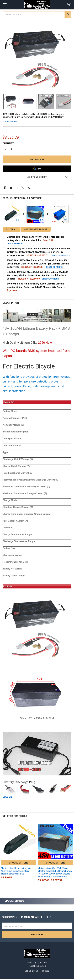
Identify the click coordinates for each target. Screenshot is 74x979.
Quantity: (8, 143)
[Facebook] (5, 187)
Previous (3, 853)
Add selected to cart (35, 229)
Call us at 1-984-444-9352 (37, 971)
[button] (37, 177)
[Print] (16, 187)
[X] (22, 187)
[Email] (10, 187)
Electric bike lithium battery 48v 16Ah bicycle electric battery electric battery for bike (16, 871)
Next (70, 853)
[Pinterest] (28, 187)
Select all (11, 229)
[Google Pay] (37, 168)
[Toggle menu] (4, 4)
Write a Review (10, 121)
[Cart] (69, 4)
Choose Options (15, 244)
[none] (37, 56)
